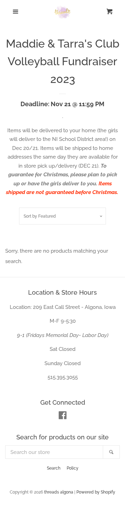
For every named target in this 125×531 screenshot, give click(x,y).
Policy (72, 468)
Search (53, 468)
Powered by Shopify (95, 492)
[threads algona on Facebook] (62, 417)
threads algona (58, 492)
